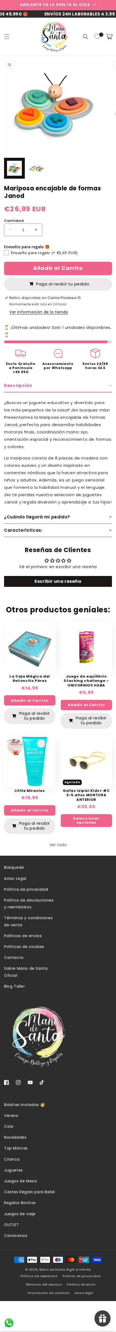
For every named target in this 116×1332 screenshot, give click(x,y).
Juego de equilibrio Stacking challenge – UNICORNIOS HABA (86, 681)
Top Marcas (16, 1148)
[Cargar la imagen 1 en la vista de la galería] (14, 168)
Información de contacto (49, 1293)
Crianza (11, 1159)
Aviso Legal (15, 878)
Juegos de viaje (20, 1214)
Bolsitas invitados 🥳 (24, 1104)
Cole (8, 1126)
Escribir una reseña (58, 581)
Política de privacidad (26, 889)
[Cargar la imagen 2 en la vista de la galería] (36, 168)
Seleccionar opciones (86, 820)
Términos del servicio (44, 1284)
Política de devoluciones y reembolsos (29, 904)
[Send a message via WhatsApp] (9, 1323)
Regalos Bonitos (20, 1202)
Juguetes (13, 1170)
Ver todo (58, 845)
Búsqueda (14, 867)
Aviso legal (84, 1293)
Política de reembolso (39, 1276)
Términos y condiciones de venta (28, 921)
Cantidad (14, 220)
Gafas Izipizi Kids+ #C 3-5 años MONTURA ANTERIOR (86, 795)
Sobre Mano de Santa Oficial (25, 972)
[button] (7, 37)
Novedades (15, 1137)
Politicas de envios (23, 936)
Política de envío (81, 1284)
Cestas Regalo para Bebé (29, 1192)
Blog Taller (14, 986)
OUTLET (11, 1224)
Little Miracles (30, 791)
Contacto (14, 957)
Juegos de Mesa (20, 1181)
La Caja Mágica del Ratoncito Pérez (29, 678)
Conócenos (15, 1235)
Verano (11, 1115)
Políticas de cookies (24, 946)
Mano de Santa (52, 1269)
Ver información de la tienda (38, 312)
